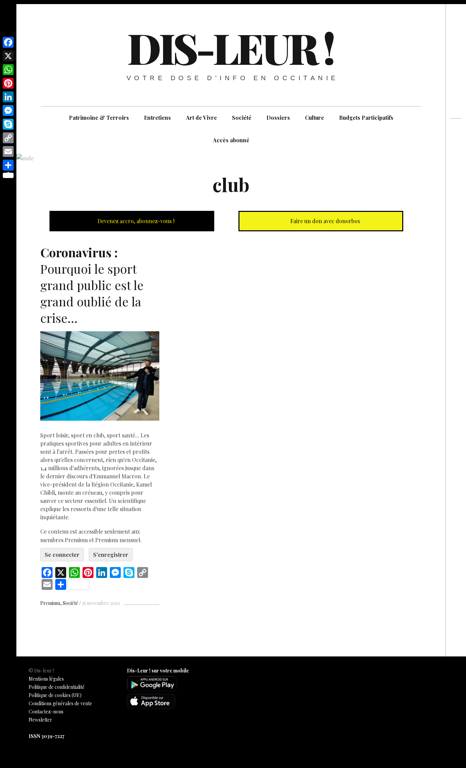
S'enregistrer (110, 554)
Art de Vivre (201, 117)
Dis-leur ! (230, 47)
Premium (50, 603)
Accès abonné (231, 140)
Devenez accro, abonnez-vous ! (135, 220)
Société (241, 117)
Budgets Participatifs (366, 117)
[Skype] (8, 124)
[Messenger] (8, 110)
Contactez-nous (46, 711)
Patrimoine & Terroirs (99, 117)
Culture (314, 117)
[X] (8, 56)
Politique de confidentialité (57, 687)
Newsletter (40, 719)
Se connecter (62, 554)
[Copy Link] (8, 138)
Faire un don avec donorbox (324, 220)
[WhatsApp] (8, 69)
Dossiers (278, 117)
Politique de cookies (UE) (55, 695)
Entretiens (157, 117)
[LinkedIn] (8, 97)
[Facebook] (8, 42)
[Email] (8, 151)
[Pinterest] (8, 83)
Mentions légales (46, 679)
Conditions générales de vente (60, 703)
